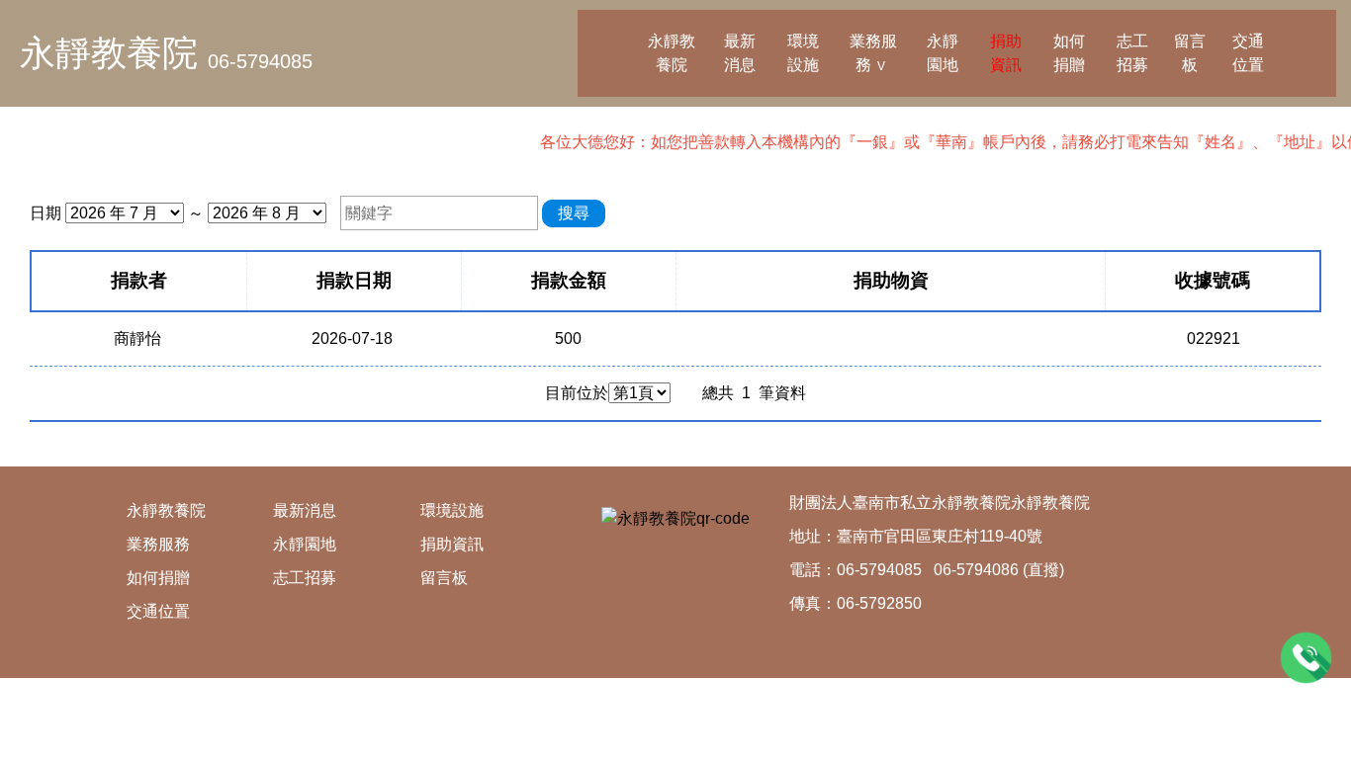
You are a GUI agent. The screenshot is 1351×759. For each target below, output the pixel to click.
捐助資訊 (1006, 53)
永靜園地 (942, 53)
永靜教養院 (109, 53)
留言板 (1190, 53)
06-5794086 (976, 569)
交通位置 (1248, 53)
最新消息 (740, 53)
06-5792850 (879, 603)
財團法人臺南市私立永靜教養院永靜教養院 (939, 502)
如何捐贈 (1069, 53)
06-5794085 (260, 61)
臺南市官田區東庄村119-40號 (939, 536)
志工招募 (1132, 53)
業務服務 (873, 53)
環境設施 (803, 53)
